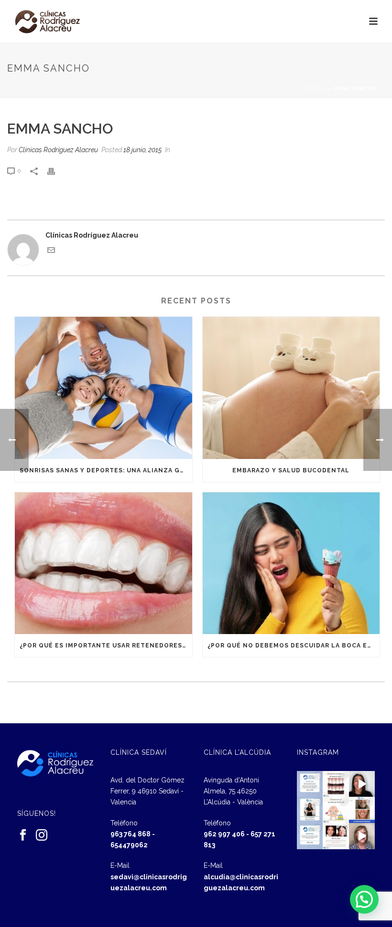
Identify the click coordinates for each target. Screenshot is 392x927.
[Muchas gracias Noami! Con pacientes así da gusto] (310, 836)
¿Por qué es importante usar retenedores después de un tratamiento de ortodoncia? (106, 645)
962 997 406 (224, 834)
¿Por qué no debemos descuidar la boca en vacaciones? (293, 645)
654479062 (129, 845)
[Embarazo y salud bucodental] (291, 388)
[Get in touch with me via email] (51, 251)
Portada (313, 88)
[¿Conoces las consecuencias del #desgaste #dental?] (336, 784)
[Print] (56, 170)
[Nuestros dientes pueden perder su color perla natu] (336, 836)
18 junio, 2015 (142, 150)
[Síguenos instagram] (41, 835)
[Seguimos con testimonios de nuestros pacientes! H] (362, 784)
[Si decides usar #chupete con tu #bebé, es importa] (336, 810)
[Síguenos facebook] (23, 835)
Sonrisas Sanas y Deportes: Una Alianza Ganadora (106, 470)
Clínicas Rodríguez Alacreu (58, 150)
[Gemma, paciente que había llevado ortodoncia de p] (362, 810)
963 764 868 (130, 834)
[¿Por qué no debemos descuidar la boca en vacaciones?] (291, 563)
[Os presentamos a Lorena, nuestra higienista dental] (310, 810)
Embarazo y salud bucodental (290, 470)
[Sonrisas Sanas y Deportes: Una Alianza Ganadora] (103, 388)
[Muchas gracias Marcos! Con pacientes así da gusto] (310, 784)
